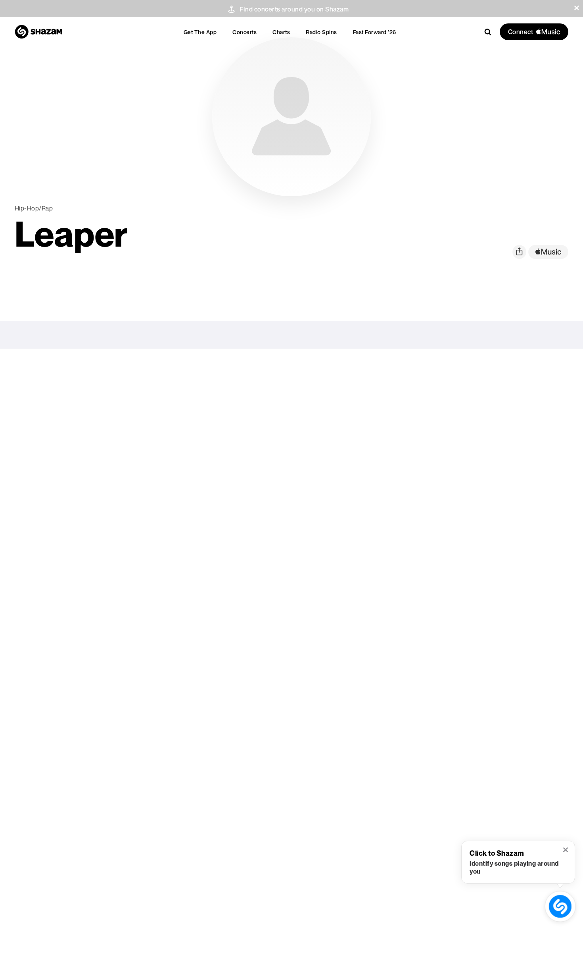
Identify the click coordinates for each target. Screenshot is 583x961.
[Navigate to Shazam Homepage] (38, 32)
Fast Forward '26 (374, 32)
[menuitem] (200, 32)
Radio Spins (321, 32)
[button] (576, 8)
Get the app (200, 32)
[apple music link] (548, 252)
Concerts (244, 32)
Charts (281, 32)
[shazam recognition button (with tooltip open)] (560, 907)
